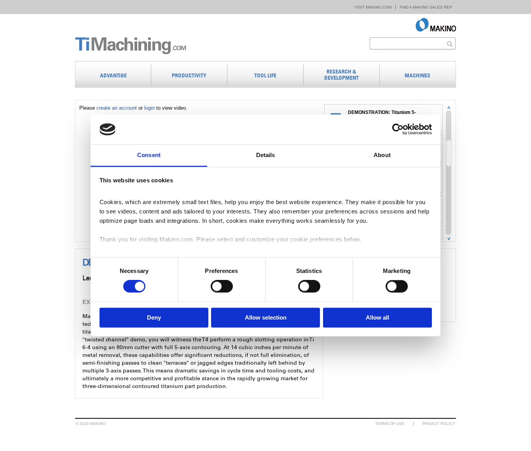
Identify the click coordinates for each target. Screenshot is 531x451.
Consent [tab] (149, 155)
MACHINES (417, 75)
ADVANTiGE (113, 75)
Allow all (377, 317)
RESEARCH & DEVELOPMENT (341, 74)
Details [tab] (265, 155)
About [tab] (382, 155)
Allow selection (265, 317)
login (149, 108)
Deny (154, 317)
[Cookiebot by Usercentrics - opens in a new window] (398, 129)
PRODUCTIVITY (189, 75)
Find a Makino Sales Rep (426, 7)
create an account (116, 108)
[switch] (222, 286)
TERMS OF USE (390, 423)
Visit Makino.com (373, 7)
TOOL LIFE (265, 75)
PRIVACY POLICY (438, 423)
